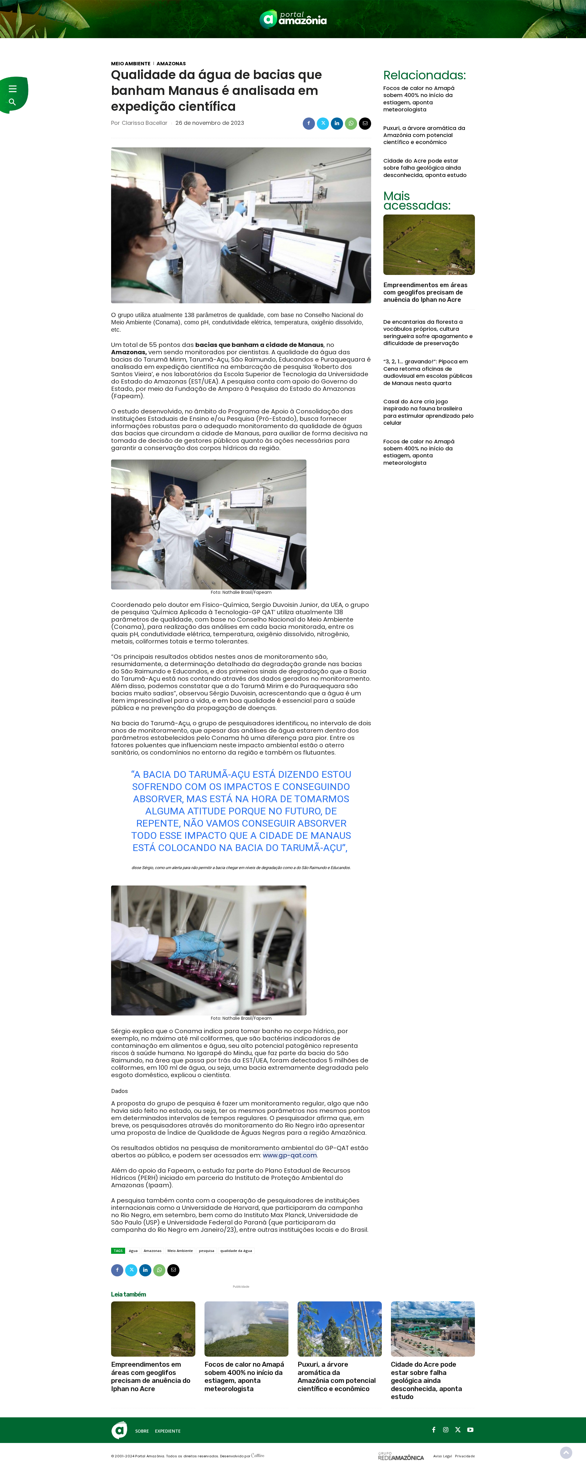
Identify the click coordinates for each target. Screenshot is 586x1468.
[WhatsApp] (351, 123)
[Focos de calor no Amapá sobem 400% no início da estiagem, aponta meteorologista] (246, 1329)
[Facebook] (309, 123)
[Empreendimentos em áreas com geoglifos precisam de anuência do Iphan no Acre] (429, 245)
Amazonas (171, 63)
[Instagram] (445, 1430)
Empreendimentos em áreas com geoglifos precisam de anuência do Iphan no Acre (425, 292)
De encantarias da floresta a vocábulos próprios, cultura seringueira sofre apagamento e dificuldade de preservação (428, 332)
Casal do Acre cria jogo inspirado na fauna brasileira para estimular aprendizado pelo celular (428, 412)
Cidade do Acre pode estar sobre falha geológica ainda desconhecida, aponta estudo (425, 168)
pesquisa (206, 1250)
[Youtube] (470, 1430)
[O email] (365, 123)
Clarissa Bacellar (145, 123)
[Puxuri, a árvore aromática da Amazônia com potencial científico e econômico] (340, 1329)
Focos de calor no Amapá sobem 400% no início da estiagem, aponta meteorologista (418, 98)
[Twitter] (323, 123)
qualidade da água (236, 1250)
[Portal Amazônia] (293, 19)
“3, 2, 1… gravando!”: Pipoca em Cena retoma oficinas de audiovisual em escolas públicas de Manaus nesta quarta (427, 372)
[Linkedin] (337, 123)
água (133, 1250)
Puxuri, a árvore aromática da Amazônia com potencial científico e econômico (424, 135)
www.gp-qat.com (290, 1155)
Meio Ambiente (130, 63)
